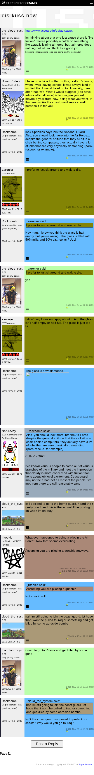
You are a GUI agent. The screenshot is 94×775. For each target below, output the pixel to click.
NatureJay (9, 431)
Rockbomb (9, 132)
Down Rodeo (11, 81)
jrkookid (7, 537)
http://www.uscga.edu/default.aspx (49, 30)
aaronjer (7, 169)
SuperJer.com (85, 764)
